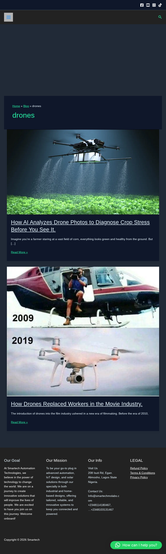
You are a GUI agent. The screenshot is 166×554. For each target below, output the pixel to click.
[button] (160, 17)
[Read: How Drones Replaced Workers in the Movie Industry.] (83, 331)
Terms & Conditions (142, 472)
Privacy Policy (139, 477)
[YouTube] (148, 5)
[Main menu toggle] (8, 17)
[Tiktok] (160, 5)
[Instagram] (154, 5)
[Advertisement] (83, 54)
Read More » (19, 253)
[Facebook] (142, 5)
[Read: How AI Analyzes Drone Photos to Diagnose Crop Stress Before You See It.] (83, 171)
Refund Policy (139, 468)
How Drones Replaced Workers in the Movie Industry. (77, 404)
